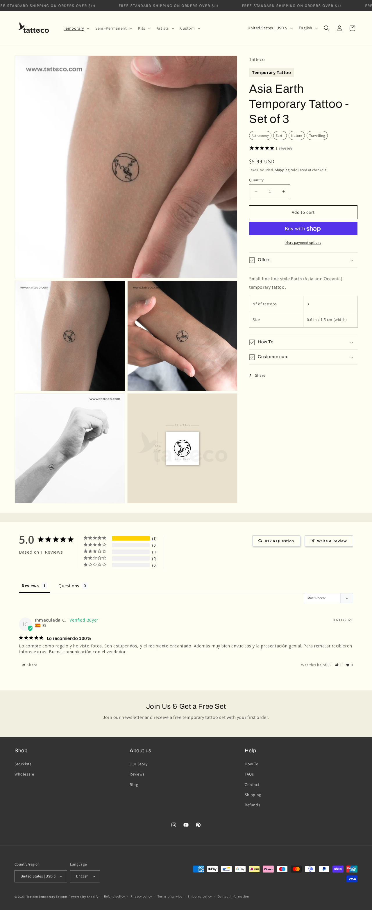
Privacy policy (141, 896)
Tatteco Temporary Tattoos (47, 897)
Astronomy (260, 135)
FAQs (249, 774)
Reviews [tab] (30, 585)
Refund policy (114, 896)
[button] (76, 28)
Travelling (317, 135)
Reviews (137, 774)
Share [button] (260, 375)
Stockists (23, 764)
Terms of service (170, 896)
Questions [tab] (68, 585)
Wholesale (24, 774)
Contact (252, 784)
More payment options (303, 242)
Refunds (252, 804)
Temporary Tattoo (271, 72)
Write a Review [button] (332, 540)
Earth (280, 135)
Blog (134, 784)
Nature (296, 135)
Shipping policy (200, 896)
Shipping (282, 170)
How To (252, 764)
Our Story (138, 764)
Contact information (233, 896)
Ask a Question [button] (279, 540)
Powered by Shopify (84, 897)
